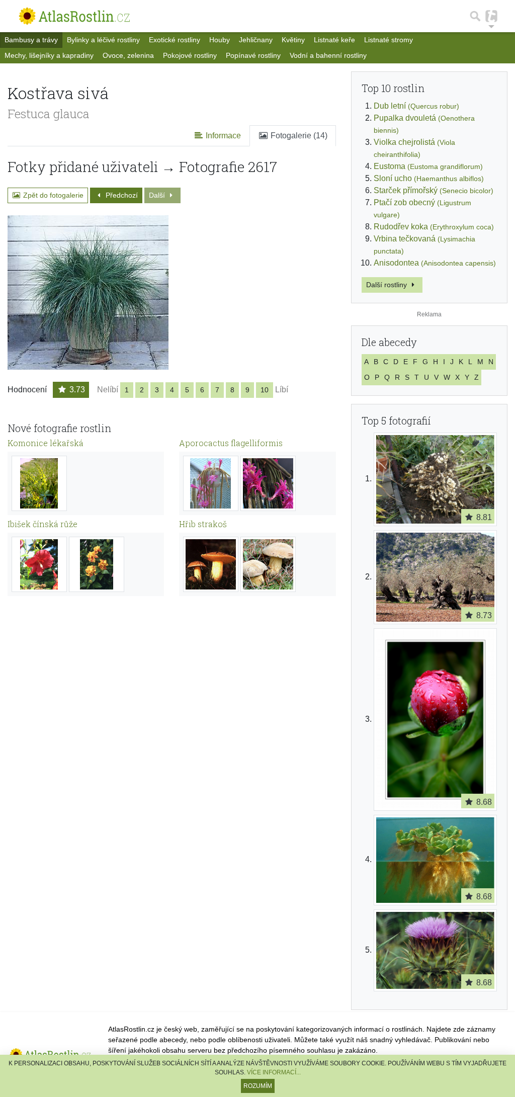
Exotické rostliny (174, 40)
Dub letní (416, 106)
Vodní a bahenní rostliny (328, 55)
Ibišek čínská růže (42, 524)
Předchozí (121, 195)
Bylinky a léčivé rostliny (103, 40)
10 (265, 390)
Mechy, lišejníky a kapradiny (49, 55)
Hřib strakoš (203, 524)
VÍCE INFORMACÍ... (274, 1072)
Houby (219, 40)
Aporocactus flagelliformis (231, 443)
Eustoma (428, 166)
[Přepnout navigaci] (491, 16)
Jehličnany (256, 40)
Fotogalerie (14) (298, 135)
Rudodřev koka (434, 226)
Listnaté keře (334, 40)
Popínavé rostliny (253, 55)
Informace (222, 135)
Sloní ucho (429, 178)
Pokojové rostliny (190, 55)
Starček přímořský (433, 190)
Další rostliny (387, 285)
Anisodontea (435, 263)
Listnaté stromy (388, 40)
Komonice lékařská (45, 443)
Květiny (293, 40)
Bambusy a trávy (31, 40)
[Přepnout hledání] (475, 16)
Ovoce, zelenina (128, 55)
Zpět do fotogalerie (52, 195)
